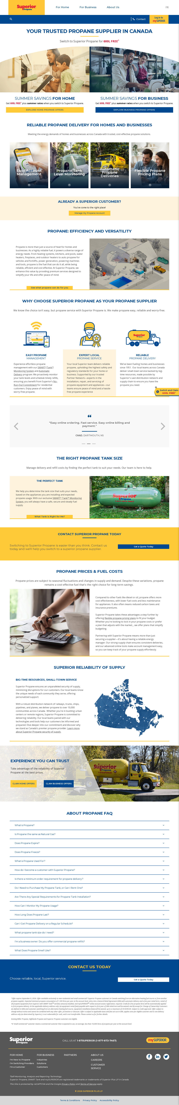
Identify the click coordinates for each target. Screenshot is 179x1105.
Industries (42, 1059)
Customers (42, 1067)
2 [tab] (90, 445)
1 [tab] (85, 445)
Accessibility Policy (109, 1100)
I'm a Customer (17, 1067)
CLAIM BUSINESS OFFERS (59, 783)
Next (163, 426)
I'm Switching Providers (22, 1063)
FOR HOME (16, 1055)
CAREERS (96, 1060)
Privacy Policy (90, 1100)
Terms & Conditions (70, 1100)
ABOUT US (97, 1055)
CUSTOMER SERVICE (98, 1066)
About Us (113, 7)
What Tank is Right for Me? (50, 516)
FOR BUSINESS (45, 1055)
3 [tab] (95, 445)
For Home (62, 7)
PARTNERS (70, 1055)
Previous (16, 426)
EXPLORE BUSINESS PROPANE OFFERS (134, 110)
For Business (88, 7)
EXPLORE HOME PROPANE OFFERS (44, 110)
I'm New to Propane (20, 1059)
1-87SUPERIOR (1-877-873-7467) (96, 1040)
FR (167, 7)
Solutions (41, 1063)
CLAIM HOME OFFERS (24, 783)
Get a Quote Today (143, 546)
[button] (11, 19)
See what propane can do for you (49, 287)
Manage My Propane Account (90, 213)
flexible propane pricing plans (120, 618)
